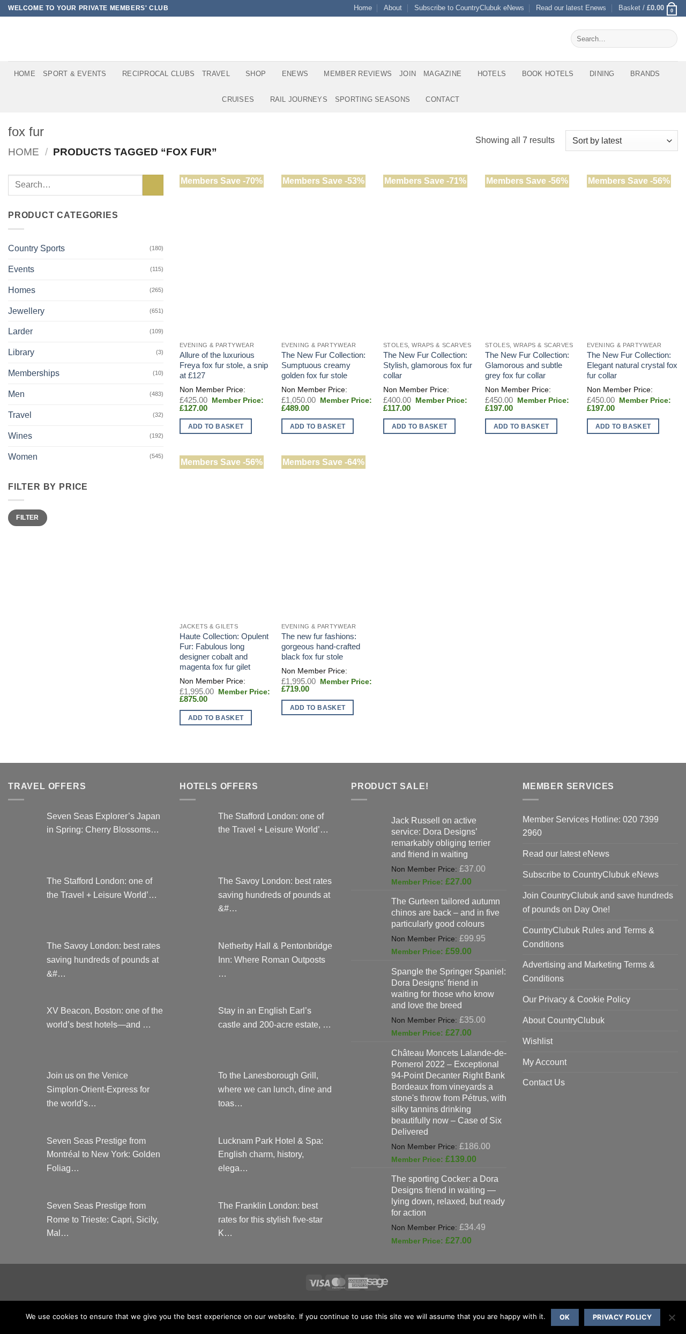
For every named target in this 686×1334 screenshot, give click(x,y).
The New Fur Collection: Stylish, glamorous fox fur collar (427, 365)
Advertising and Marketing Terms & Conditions (589, 971)
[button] (648, 8)
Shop (255, 74)
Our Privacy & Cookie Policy (576, 999)
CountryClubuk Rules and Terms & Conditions (588, 937)
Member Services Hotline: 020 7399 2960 (591, 826)
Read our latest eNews (566, 853)
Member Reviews (358, 74)
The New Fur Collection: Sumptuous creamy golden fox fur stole (323, 365)
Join (407, 74)
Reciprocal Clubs (158, 74)
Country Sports (36, 248)
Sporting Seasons (372, 99)
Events (21, 269)
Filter (27, 517)
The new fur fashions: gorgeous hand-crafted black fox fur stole (320, 646)
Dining (602, 74)
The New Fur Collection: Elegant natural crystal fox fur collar (632, 365)
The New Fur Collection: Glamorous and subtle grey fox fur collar (527, 365)
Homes (21, 290)
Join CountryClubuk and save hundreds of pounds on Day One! (598, 902)
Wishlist (538, 1041)
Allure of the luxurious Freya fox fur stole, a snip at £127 (224, 365)
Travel (216, 74)
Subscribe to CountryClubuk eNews (469, 8)
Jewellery (26, 311)
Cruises (238, 99)
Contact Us (544, 1082)
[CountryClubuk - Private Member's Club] (53, 38)
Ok (565, 1317)
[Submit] (667, 38)
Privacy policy (622, 1317)
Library (21, 352)
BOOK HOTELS (548, 74)
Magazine (442, 74)
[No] (671, 1320)
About (393, 8)
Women (23, 456)
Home (363, 8)
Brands (645, 74)
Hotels (492, 74)
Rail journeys (298, 99)
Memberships (33, 373)
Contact (442, 99)
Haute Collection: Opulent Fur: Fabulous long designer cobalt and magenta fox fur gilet (224, 651)
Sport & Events (75, 74)
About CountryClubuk (564, 1020)
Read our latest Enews (571, 8)
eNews (295, 74)
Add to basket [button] (216, 426)
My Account (544, 1062)
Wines (20, 435)
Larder (20, 331)
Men (16, 394)
